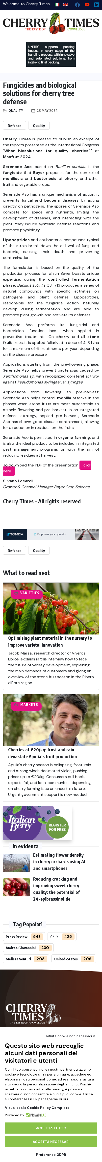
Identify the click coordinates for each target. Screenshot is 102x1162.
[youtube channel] (85, 3)
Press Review (16, 936)
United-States (66, 959)
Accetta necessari (51, 1142)
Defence (14, 125)
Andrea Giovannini (21, 948)
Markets (29, 704)
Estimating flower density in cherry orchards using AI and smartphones (59, 861)
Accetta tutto (51, 1128)
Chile (54, 936)
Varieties (29, 593)
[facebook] (75, 3)
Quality (15, 110)
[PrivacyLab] (35, 1115)
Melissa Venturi (18, 959)
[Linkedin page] (94, 3)
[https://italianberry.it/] (37, 823)
